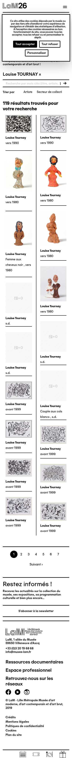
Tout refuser (50, 44)
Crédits (11, 717)
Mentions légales (17, 721)
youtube (17, 692)
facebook (8, 692)
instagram (27, 692)
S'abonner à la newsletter (36, 611)
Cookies (11, 730)
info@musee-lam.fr (18, 652)
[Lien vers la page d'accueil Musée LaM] (15, 7)
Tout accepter (25, 44)
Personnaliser (36, 53)
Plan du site (14, 735)
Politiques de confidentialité (25, 726)
